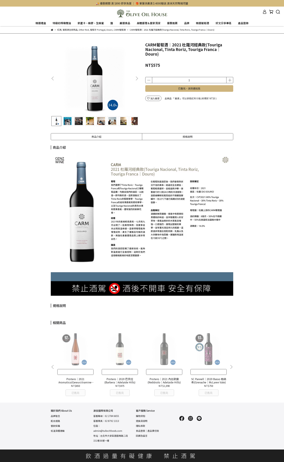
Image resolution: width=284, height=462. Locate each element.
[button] (137, 78)
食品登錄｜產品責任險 (147, 430)
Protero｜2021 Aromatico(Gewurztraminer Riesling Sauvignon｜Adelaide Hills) (75, 380)
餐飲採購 (55, 425)
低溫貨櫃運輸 (58, 430)
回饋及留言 (141, 435)
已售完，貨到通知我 (189, 88)
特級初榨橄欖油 (62, 23)
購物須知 (140, 416)
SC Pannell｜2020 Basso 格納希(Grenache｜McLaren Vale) (208, 380)
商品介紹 (96, 136)
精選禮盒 (41, 23)
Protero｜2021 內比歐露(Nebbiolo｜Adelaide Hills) (164, 380)
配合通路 (55, 421)
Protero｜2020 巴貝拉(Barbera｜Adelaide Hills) (119, 380)
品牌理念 (55, 416)
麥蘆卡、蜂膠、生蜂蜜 (91, 23)
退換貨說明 (141, 421)
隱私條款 (140, 425)
